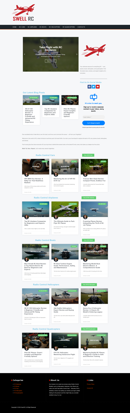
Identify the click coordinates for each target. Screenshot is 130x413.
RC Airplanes (32, 27)
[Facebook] (89, 87)
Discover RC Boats (50, 61)
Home (14, 27)
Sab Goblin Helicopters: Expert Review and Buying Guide (64, 310)
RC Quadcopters (69, 27)
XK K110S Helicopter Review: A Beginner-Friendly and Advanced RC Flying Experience (30, 115)
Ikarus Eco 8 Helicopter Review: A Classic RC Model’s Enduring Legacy (92, 310)
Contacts (81, 27)
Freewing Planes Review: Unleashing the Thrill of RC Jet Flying (93, 223)
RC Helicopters (54, 27)
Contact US (90, 388)
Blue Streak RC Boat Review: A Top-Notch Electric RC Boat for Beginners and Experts (35, 266)
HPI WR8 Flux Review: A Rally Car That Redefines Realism (33, 180)
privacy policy (96, 127)
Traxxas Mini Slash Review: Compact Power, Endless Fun (94, 180)
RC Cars (22, 27)
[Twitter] (93, 87)
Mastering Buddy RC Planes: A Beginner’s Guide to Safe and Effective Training (94, 354)
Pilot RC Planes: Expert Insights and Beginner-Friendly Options (70, 112)
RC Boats (43, 27)
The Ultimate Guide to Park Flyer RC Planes (64, 222)
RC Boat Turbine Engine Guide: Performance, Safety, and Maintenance (64, 265)
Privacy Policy (90, 384)
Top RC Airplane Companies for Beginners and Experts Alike (50, 112)
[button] (25, 54)
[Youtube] (98, 87)
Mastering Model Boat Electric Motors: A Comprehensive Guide (91, 265)
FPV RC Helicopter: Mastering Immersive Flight (64, 353)
